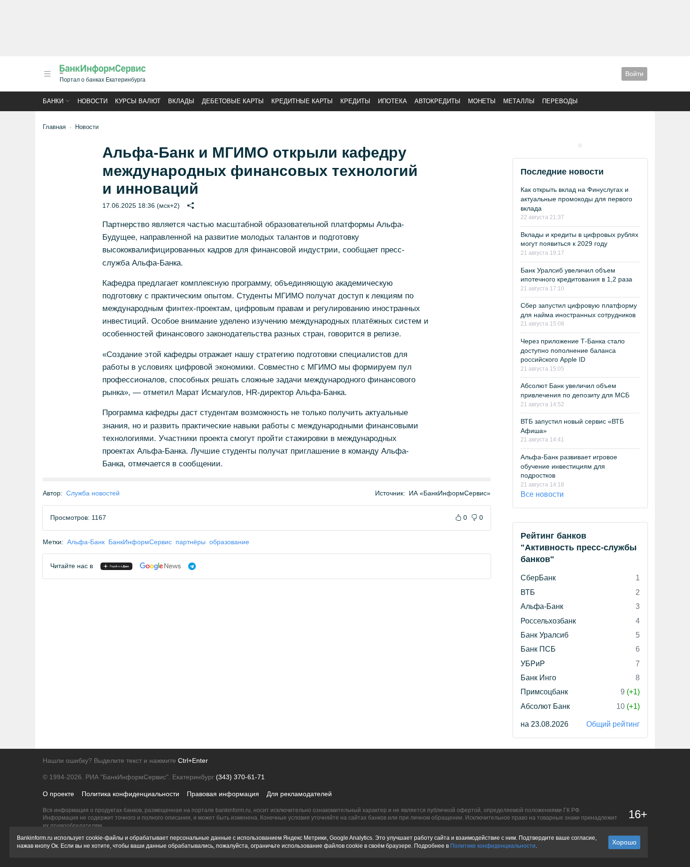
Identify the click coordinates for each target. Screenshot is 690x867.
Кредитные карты (302, 101)
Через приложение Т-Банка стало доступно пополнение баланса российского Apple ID (573, 350)
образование (229, 542)
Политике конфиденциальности (493, 846)
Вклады (181, 101)
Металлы (519, 101)
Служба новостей (93, 493)
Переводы (560, 101)
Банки (53, 101)
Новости (92, 101)
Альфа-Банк (86, 542)
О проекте (58, 794)
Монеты (482, 101)
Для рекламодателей (299, 794)
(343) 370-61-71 (240, 777)
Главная (54, 126)
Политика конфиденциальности (130, 794)
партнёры (191, 542)
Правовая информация (223, 794)
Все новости (542, 494)
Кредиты (355, 101)
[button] (47, 74)
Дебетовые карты (233, 101)
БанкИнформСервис (140, 542)
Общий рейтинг (613, 724)
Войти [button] (634, 73)
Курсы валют (138, 101)
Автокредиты (437, 101)
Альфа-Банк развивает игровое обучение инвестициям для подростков (569, 466)
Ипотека (392, 101)
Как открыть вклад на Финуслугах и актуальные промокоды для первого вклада (576, 199)
